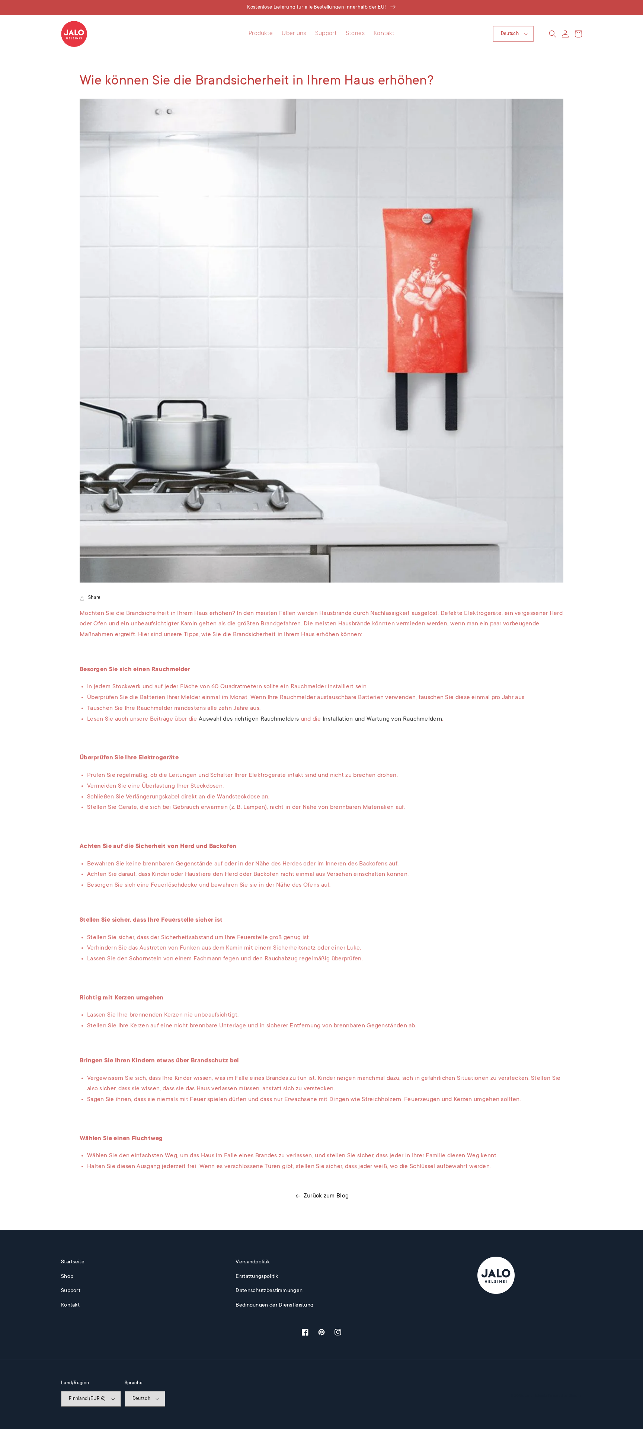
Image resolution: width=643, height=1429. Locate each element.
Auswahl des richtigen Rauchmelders (249, 719)
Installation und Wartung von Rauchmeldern (382, 719)
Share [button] (94, 597)
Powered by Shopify (565, 1396)
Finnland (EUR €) (87, 1398)
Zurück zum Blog (326, 1196)
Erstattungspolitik (257, 1277)
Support (70, 1291)
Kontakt (70, 1305)
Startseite (72, 1262)
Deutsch (510, 33)
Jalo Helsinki (536, 1396)
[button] (552, 34)
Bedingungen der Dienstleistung (274, 1305)
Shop (67, 1277)
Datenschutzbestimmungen (269, 1291)
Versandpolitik (253, 1262)
